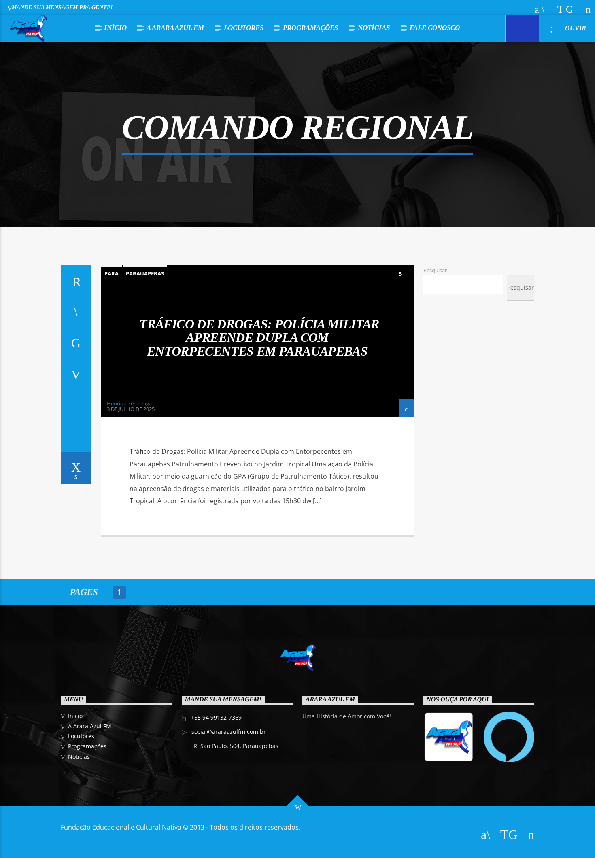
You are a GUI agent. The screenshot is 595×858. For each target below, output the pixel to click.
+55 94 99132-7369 (216, 717)
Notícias (374, 28)
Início (115, 28)
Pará (111, 273)
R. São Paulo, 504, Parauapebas (235, 746)
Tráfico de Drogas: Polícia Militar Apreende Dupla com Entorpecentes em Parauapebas (259, 337)
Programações (310, 28)
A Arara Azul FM (175, 28)
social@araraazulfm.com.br (228, 731)
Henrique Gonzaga (129, 403)
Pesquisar (435, 270)
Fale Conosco (435, 28)
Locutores (244, 28)
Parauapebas (145, 273)
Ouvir (574, 28)
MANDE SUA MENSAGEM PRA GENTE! (62, 7)
